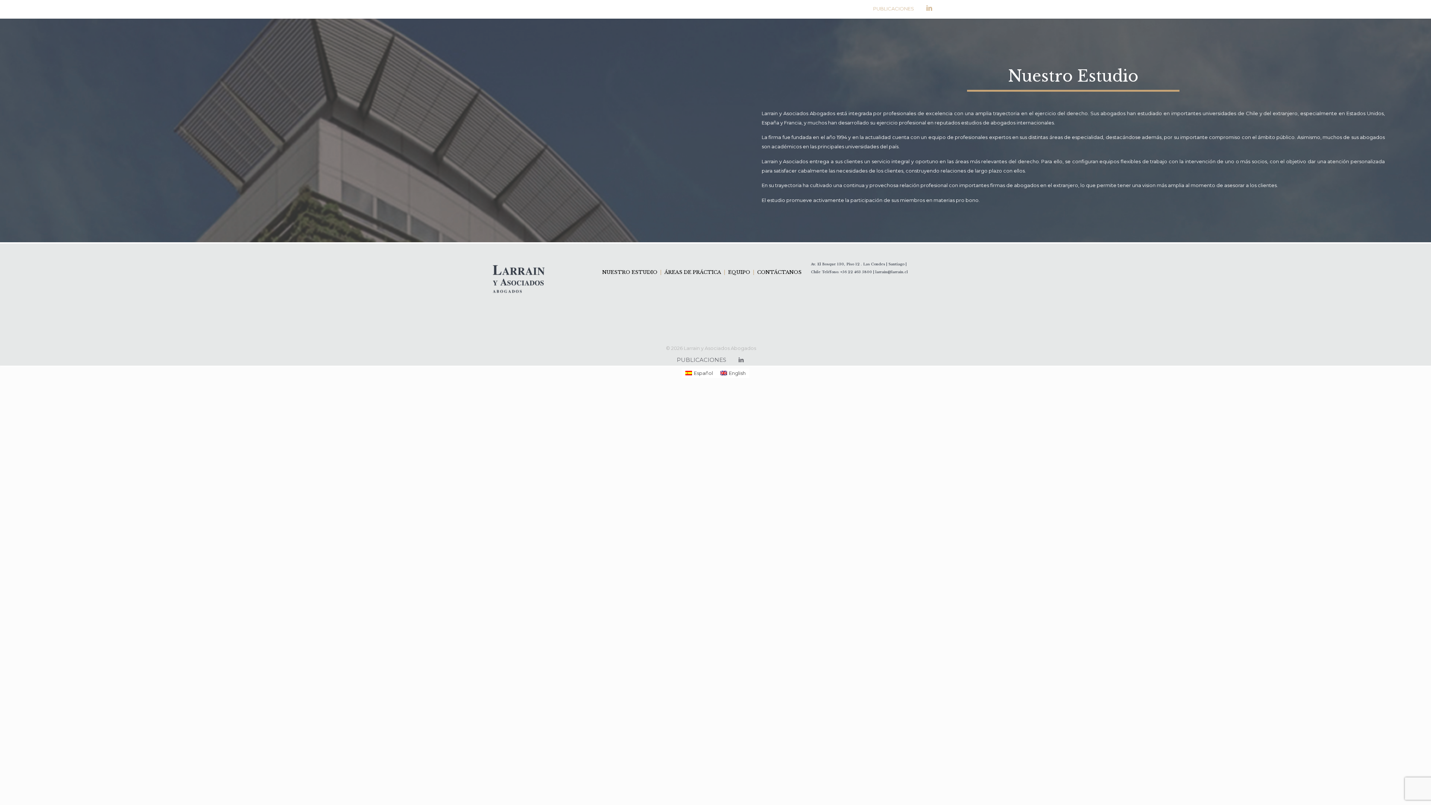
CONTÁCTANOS (779, 272)
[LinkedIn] (929, 8)
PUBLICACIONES (893, 9)
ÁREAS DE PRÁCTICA (693, 272)
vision (1149, 185)
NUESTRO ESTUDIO (630, 272)
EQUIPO (739, 272)
